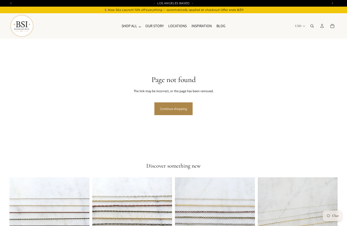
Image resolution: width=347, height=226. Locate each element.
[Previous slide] (16, 217)
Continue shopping (173, 109)
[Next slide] (82, 217)
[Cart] (332, 26)
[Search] (312, 26)
